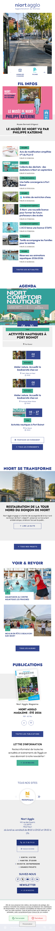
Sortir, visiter (28, 857)
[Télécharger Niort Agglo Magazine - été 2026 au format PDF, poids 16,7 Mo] (24, 722)
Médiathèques (27, 800)
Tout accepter (20, 918)
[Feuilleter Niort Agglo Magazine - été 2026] (31, 722)
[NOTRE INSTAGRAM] (32, 879)
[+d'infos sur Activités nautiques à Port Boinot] (27, 307)
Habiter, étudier (28, 861)
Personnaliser (27, 924)
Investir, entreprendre (28, 864)
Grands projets (28, 867)
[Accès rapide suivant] (44, 72)
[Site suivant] (39, 796)
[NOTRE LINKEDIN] (37, 879)
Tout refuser (39, 918)
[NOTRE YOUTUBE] (27, 879)
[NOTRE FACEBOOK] (18, 879)
